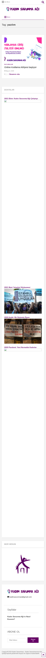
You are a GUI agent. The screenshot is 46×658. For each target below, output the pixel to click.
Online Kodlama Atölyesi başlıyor (20, 67)
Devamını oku (14, 74)
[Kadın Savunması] (23, 10)
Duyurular (8, 64)
